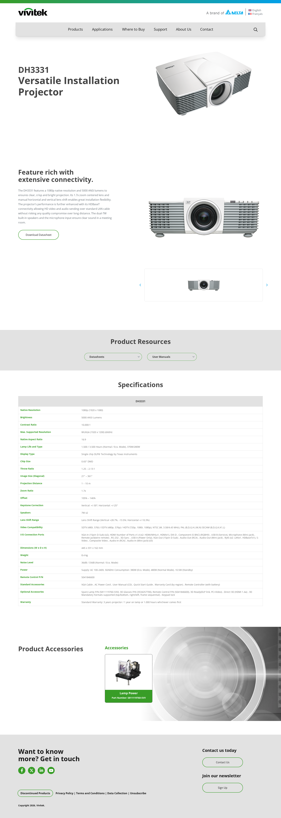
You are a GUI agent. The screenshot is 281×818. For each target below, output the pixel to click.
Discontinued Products (35, 793)
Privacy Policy (64, 793)
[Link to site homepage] (32, 12)
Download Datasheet (39, 235)
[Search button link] (256, 29)
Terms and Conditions (90, 793)
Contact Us (222, 762)
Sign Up (222, 788)
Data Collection (117, 793)
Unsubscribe (138, 793)
